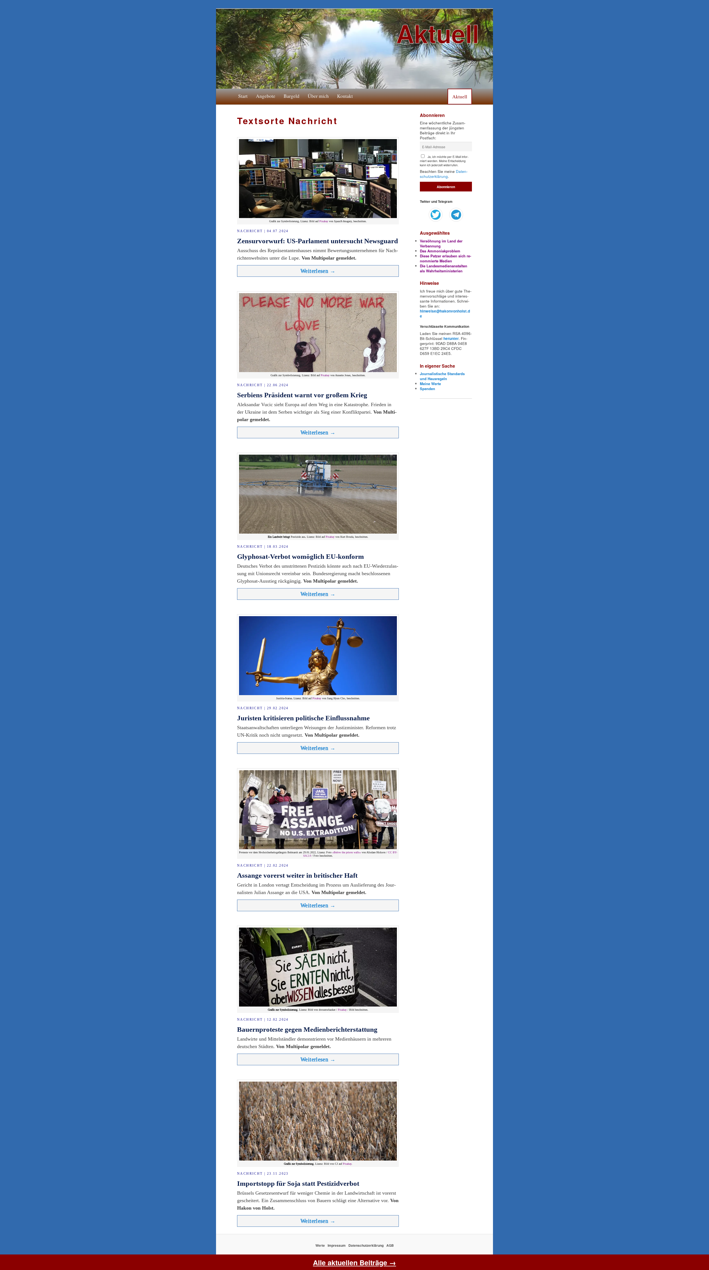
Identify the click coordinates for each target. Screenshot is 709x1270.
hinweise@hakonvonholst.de (445, 313)
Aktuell (459, 96)
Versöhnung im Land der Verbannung (441, 243)
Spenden (427, 388)
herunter (451, 338)
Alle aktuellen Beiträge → (354, 1263)
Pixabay (323, 221)
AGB (390, 1245)
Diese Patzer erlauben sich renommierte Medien (445, 258)
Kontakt (345, 96)
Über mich (318, 96)
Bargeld (291, 96)
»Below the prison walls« (346, 852)
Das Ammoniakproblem (440, 251)
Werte (320, 1245)
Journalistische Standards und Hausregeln (442, 376)
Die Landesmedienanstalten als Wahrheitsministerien (443, 268)
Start (243, 96)
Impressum (337, 1245)
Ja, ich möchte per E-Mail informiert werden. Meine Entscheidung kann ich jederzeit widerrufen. (444, 161)
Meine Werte (430, 383)
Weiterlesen (317, 271)
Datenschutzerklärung (444, 174)
